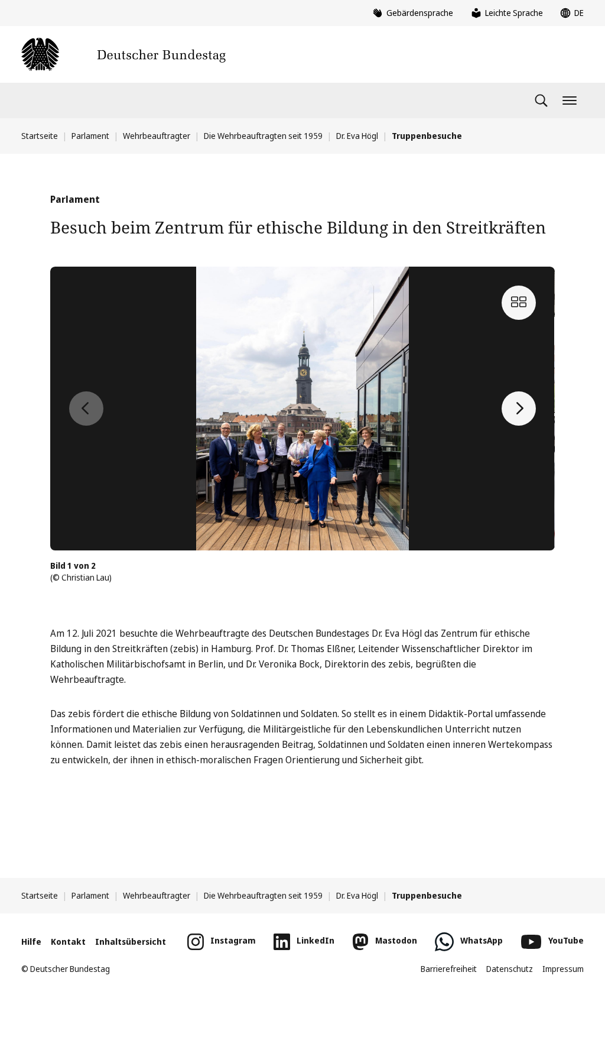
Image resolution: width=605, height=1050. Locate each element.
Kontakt (68, 941)
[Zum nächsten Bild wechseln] (519, 408)
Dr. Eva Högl (357, 135)
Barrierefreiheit (449, 968)
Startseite (39, 135)
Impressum (563, 968)
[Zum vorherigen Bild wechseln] (86, 408)
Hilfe (31, 941)
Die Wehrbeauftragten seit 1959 (263, 135)
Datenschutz (509, 968)
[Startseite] (123, 54)
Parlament (90, 135)
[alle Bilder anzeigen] (519, 303)
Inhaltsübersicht (130, 941)
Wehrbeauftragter (156, 135)
